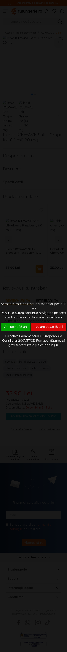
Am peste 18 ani (15, 327)
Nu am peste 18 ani (49, 327)
